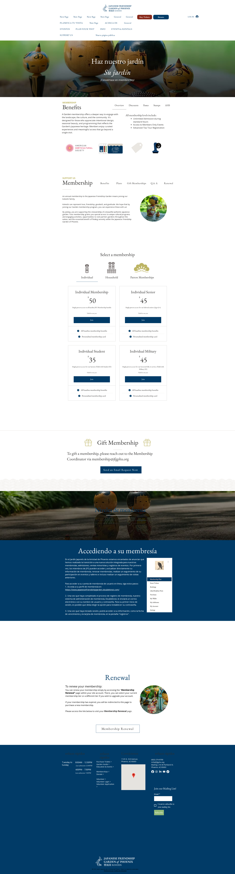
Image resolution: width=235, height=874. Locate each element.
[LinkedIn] (160, 771)
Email (157, 794)
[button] (86, 29)
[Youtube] (164, 771)
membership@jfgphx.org (110, 459)
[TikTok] (167, 771)
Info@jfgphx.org (157, 762)
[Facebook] (152, 771)
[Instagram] (156, 771)
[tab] (167, 105)
